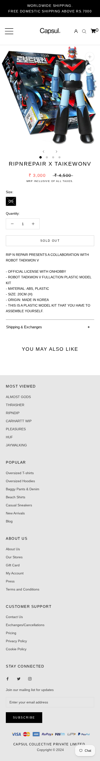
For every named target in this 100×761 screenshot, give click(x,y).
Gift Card (13, 565)
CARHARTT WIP (19, 421)
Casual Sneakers (19, 505)
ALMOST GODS (18, 397)
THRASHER (15, 405)
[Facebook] (7, 678)
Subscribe (24, 717)
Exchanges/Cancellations (25, 625)
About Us (13, 549)
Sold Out (50, 240)
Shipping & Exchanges (24, 327)
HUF (9, 437)
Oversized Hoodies (20, 481)
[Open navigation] (9, 31)
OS (10, 201)
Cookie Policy (16, 649)
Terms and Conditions (22, 589)
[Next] (56, 151)
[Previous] (43, 151)
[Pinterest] (30, 678)
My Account (15, 573)
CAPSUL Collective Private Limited (50, 744)
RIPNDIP (12, 413)
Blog (9, 521)
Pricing (11, 633)
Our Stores (14, 557)
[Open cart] (93, 31)
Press (10, 581)
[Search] (84, 31)
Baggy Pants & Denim (22, 489)
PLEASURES (16, 429)
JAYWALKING (16, 445)
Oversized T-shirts (20, 473)
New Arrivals (15, 513)
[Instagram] (18, 678)
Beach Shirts (15, 497)
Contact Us (14, 617)
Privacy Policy (16, 641)
